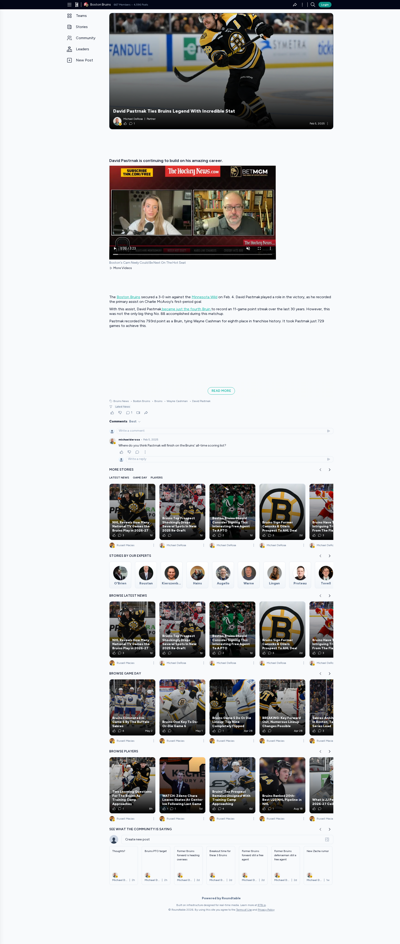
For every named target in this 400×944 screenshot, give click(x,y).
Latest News (122, 406)
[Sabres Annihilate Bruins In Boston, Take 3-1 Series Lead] (332, 707)
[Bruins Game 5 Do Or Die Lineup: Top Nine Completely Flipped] (232, 707)
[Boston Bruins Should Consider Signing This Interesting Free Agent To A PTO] (232, 512)
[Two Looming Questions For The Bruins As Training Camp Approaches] (132, 785)
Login (325, 4)
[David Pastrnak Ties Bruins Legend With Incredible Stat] (221, 71)
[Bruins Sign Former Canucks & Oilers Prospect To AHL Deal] (282, 512)
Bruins (157, 401)
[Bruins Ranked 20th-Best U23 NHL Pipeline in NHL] (282, 785)
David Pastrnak (200, 401)
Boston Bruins (128, 297)
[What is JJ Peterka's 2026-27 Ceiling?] (332, 785)
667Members (122, 4)
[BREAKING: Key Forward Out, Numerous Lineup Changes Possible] (282, 707)
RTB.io (262, 905)
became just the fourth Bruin (186, 309)
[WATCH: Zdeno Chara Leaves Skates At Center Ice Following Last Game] (182, 785)
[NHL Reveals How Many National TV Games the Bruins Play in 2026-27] (132, 512)
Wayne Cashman (176, 401)
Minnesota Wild (204, 297)
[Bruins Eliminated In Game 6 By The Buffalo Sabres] (132, 707)
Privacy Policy (266, 909)
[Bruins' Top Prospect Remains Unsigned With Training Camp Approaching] (232, 785)
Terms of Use (244, 909)
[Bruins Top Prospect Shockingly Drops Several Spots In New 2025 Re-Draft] (182, 512)
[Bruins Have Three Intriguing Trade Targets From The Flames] (332, 512)
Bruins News (121, 401)
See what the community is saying (140, 829)
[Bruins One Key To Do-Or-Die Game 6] (182, 707)
